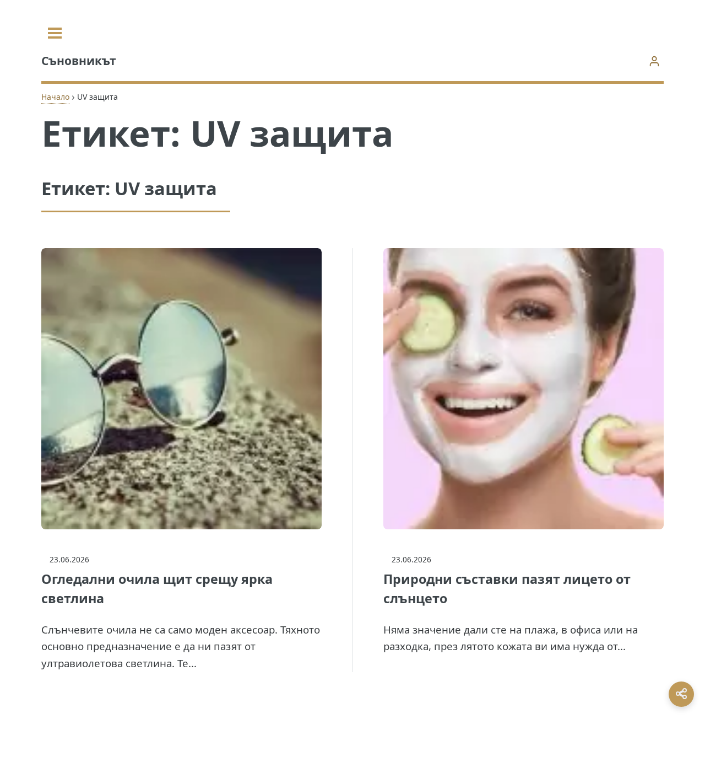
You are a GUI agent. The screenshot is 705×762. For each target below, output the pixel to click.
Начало (55, 97)
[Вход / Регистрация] (654, 61)
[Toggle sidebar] (55, 33)
